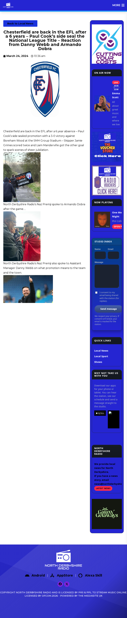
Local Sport (101, 356)
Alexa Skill (93, 575)
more (116, 5)
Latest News (103, 488)
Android (38, 575)
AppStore (65, 575)
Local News (101, 350)
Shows (98, 362)
